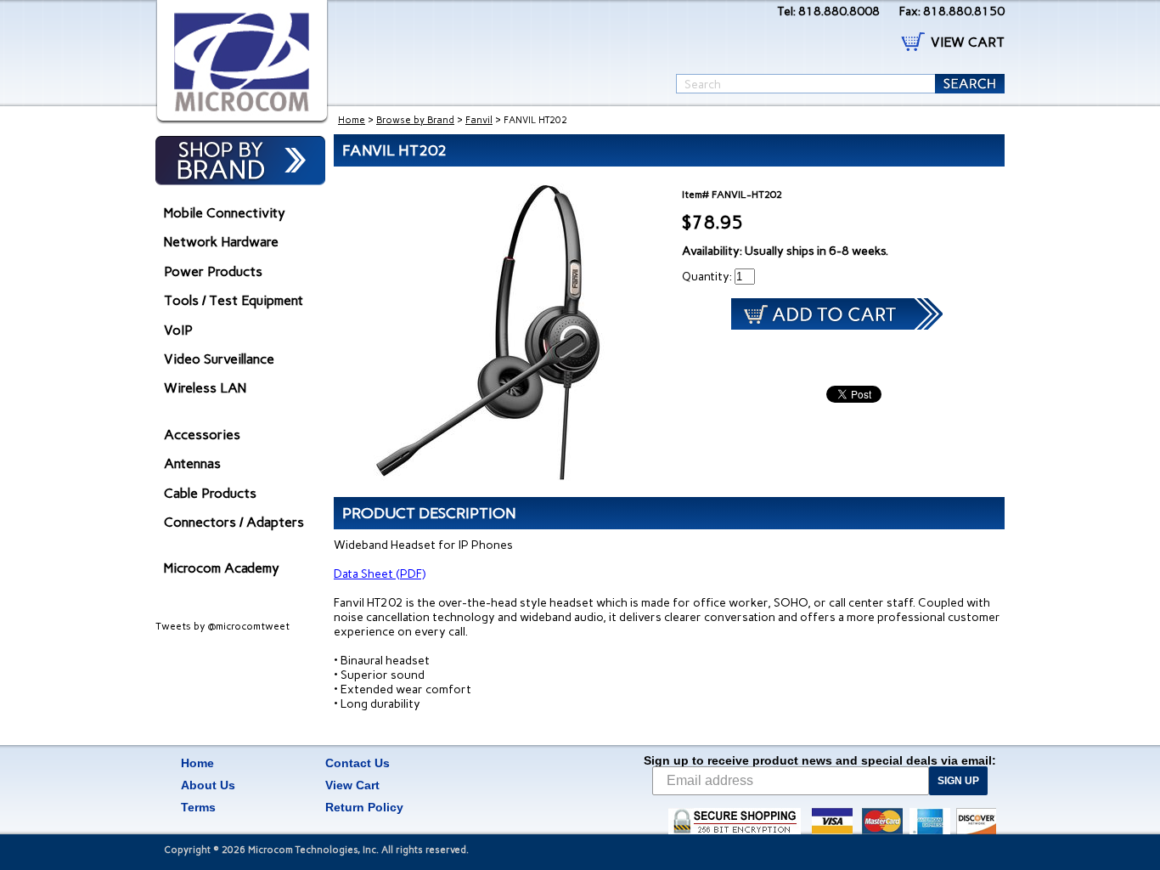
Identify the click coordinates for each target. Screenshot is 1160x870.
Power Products (213, 271)
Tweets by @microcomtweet (222, 626)
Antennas (192, 463)
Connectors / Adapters (234, 522)
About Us (208, 785)
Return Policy (364, 807)
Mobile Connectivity (224, 213)
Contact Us (357, 763)
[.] (242, 62)
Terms (198, 807)
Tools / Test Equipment (233, 300)
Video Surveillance (219, 359)
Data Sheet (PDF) (379, 574)
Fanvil (479, 120)
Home (351, 120)
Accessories (202, 435)
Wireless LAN (205, 388)
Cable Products (210, 493)
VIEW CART (968, 42)
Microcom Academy (221, 568)
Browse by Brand (415, 120)
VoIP (178, 330)
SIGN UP (958, 781)
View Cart (352, 785)
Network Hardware (221, 242)
